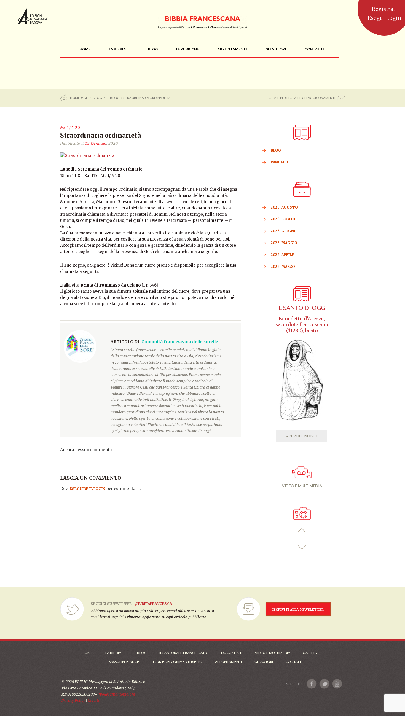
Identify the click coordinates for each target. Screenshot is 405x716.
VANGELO (279, 162)
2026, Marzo (283, 266)
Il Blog (113, 98)
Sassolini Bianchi (125, 661)
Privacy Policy (73, 700)
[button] (302, 530)
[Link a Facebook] (312, 684)
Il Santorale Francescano (184, 652)
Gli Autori (263, 661)
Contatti (294, 661)
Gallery (310, 652)
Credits (94, 700)
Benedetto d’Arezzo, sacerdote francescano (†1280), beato (301, 324)
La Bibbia (113, 652)
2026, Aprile (282, 254)
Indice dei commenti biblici (178, 661)
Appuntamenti (228, 661)
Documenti (232, 652)
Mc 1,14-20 (70, 127)
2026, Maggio (284, 243)
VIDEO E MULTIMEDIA (302, 485)
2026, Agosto (284, 207)
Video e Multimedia (272, 652)
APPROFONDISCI (301, 436)
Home (87, 652)
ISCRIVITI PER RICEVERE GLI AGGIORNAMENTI (300, 98)
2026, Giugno (284, 231)
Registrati (384, 9)
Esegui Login (384, 18)
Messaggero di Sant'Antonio (33, 16)
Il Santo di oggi (302, 307)
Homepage (79, 98)
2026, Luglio (283, 219)
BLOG (97, 98)
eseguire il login (87, 488)
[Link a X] (324, 684)
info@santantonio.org (116, 694)
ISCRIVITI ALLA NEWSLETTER (298, 609)
